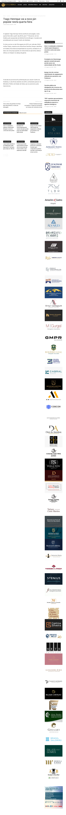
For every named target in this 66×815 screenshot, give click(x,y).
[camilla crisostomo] (53, 664)
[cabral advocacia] (53, 378)
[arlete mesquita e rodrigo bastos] (53, 492)
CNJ (10, 9)
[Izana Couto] (53, 504)
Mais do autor (22, 112)
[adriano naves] (53, 148)
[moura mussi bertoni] (53, 366)
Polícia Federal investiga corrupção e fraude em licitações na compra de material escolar (33, 105)
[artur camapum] (53, 309)
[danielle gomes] (53, 469)
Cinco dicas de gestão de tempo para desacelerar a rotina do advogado (12, 105)
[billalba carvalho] (53, 699)
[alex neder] (53, 722)
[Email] (19, 28)
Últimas (47, 1)
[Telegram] (27, 28)
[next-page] (7, 155)
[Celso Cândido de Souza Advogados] (53, 618)
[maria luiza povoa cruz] (53, 447)
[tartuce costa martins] (53, 515)
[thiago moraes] (53, 687)
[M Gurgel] (53, 332)
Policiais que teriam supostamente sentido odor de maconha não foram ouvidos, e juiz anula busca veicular (22, 147)
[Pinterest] (12, 28)
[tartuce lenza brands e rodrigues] (53, 194)
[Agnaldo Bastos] (53, 389)
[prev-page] (4, 155)
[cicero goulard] (53, 733)
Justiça (25, 4)
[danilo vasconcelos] (53, 275)
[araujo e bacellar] (53, 779)
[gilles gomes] (53, 756)
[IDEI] (53, 160)
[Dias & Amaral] (53, 435)
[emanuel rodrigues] (53, 286)
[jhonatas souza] (53, 561)
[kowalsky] (53, 183)
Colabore (36, 1)
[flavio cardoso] (53, 710)
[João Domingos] (53, 481)
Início (4, 16)
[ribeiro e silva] (53, 263)
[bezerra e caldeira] (53, 550)
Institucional (24, 1)
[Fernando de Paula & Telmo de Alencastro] (53, 527)
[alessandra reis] (53, 676)
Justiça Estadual (15, 16)
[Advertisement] (22, 67)
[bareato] (53, 320)
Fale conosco (42, 1)
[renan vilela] (53, 424)
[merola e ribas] (53, 767)
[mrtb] (53, 653)
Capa (19, 1)
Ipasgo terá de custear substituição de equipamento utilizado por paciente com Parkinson (35, 129)
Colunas (20, 4)
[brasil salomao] (53, 744)
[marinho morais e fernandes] (53, 607)
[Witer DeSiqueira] (53, 298)
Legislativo (51, 4)
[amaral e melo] (53, 641)
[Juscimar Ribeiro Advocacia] (53, 171)
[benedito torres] (53, 240)
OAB (40, 4)
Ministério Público (33, 4)
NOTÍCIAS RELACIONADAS (10, 112)
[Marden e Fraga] (53, 573)
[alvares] (53, 229)
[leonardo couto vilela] (53, 458)
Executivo (44, 4)
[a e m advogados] (53, 401)
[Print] (23, 28)
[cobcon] (53, 412)
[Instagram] (60, 1)
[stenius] (53, 584)
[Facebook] (58, 1)
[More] (31, 28)
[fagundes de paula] (53, 538)
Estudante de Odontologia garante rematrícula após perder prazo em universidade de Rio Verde (22, 129)
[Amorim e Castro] (53, 206)
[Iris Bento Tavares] (53, 252)
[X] (63, 1)
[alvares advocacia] (53, 630)
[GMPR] (53, 343)
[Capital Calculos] (53, 125)
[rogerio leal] (53, 355)
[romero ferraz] (53, 217)
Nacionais (4, 9)
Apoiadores (30, 1)
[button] (62, 5)
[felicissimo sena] (53, 596)
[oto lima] (53, 137)
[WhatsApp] (16, 28)
